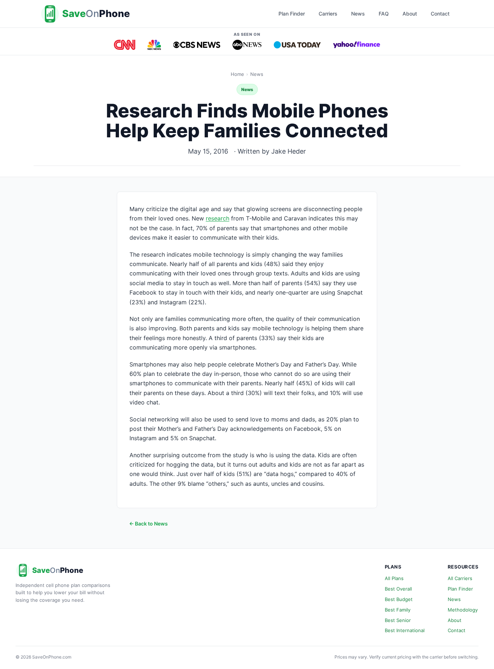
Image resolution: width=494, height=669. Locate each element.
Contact (440, 13)
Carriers (328, 13)
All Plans (394, 578)
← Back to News (148, 523)
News (358, 13)
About (410, 13)
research (217, 218)
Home (237, 74)
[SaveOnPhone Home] (86, 13)
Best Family (397, 610)
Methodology (463, 610)
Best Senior (398, 620)
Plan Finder (291, 13)
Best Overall (398, 589)
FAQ (384, 13)
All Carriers (460, 578)
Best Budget (399, 599)
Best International (405, 630)
